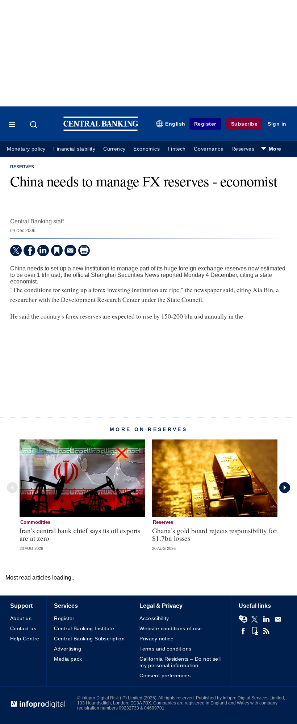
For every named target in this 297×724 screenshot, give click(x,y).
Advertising (67, 649)
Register (205, 124)
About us (21, 618)
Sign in (277, 124)
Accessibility (154, 618)
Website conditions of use (170, 628)
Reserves (242, 149)
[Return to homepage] (100, 129)
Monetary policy (26, 149)
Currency (114, 149)
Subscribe (244, 124)
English (175, 124)
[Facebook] (29, 250)
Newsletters (277, 619)
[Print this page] (84, 250)
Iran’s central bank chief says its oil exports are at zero (80, 534)
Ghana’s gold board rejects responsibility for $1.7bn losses (214, 534)
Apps (254, 631)
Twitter (254, 619)
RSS (266, 631)
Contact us (23, 628)
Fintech (177, 149)
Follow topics (243, 619)
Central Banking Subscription (89, 638)
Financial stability (74, 149)
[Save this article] (57, 250)
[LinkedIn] (43, 250)
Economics (146, 149)
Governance (208, 149)
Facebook (243, 631)
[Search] (34, 124)
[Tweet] (16, 250)
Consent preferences (165, 675)
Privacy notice (156, 638)
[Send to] (70, 250)
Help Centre (24, 638)
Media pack (68, 659)
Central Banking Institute (84, 628)
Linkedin (266, 619)
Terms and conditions (165, 649)
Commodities (35, 522)
